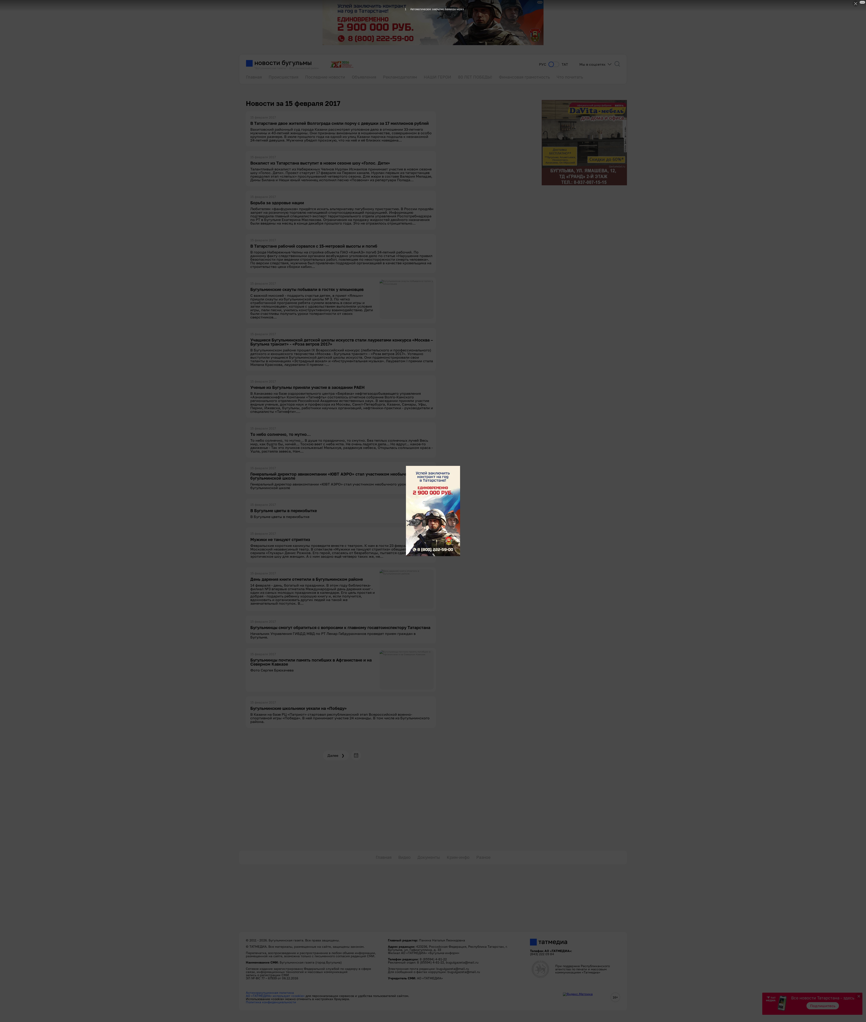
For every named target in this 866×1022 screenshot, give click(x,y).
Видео (404, 857)
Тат (565, 64)
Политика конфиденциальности (271, 1002)
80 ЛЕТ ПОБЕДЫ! (475, 76)
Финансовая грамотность (524, 76)
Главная (254, 76)
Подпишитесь (823, 1005)
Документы (428, 857)
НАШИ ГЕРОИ (437, 76)
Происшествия (283, 76)
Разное (483, 857)
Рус (542, 64)
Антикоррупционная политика (270, 992)
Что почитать (570, 76)
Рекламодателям (400, 76)
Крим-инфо (458, 857)
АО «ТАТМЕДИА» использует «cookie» (275, 996)
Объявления (364, 76)
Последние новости (325, 76)
